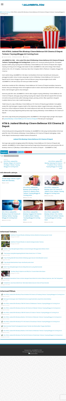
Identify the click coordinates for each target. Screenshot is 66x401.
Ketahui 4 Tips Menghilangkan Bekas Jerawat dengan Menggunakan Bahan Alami (26, 249)
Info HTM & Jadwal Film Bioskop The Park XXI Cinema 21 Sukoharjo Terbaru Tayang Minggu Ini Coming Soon (33, 335)
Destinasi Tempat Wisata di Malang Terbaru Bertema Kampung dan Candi (31, 235)
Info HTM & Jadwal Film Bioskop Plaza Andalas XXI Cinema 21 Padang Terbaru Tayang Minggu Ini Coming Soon (34, 294)
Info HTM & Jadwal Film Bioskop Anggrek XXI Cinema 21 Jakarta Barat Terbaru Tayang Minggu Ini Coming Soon (32, 216)
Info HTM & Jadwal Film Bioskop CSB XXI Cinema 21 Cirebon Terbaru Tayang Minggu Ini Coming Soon (31, 312)
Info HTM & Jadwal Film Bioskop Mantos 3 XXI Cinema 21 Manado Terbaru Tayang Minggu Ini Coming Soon (32, 330)
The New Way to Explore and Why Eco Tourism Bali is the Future (28, 271)
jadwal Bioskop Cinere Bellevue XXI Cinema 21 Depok (20, 119)
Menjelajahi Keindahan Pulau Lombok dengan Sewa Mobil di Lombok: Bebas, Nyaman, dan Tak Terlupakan (33, 278)
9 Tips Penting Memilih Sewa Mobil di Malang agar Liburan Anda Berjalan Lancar (25, 258)
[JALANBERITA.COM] (33, 4)
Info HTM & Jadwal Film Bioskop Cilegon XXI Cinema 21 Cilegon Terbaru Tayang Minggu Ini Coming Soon (12, 163)
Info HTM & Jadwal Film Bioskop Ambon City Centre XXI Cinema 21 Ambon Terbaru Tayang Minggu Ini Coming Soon (54, 216)
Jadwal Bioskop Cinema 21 (11, 156)
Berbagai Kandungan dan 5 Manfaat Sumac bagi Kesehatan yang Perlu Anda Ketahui (27, 299)
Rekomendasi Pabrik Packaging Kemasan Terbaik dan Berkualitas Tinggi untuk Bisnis (27, 326)
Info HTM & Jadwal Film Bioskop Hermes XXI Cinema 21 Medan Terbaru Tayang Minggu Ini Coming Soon (31, 308)
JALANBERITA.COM (37, 350)
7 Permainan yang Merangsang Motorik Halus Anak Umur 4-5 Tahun (22, 253)
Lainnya (8, 12)
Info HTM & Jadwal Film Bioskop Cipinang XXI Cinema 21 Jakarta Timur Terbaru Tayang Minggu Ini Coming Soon (53, 164)
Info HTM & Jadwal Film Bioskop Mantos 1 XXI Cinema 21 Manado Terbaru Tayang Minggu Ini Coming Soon (32, 317)
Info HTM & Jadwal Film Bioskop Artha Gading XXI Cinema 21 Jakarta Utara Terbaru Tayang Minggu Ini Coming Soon (31, 191)
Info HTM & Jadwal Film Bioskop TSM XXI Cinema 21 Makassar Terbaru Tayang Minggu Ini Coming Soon (31, 303)
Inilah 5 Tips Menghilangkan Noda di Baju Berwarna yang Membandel (22, 267)
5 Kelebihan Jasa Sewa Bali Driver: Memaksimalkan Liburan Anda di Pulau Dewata (26, 283)
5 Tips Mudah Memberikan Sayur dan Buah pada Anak (18, 262)
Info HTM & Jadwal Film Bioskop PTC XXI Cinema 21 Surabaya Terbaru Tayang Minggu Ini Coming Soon (31, 321)
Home (3, 12)
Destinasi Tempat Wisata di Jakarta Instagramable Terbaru (27, 242)
